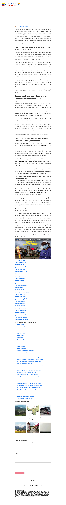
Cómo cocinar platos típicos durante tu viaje (41, 491)
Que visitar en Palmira (20, 283)
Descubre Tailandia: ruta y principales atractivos (27, 496)
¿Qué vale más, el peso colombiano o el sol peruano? (27, 339)
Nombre (16, 453)
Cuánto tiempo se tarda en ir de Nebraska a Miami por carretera (29, 383)
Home (16, 23)
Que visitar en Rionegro (20, 276)
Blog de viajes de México (29, 491)
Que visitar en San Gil (20, 312)
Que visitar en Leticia (20, 301)
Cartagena (45, 23)
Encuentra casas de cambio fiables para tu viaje (29, 494)
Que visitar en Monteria (20, 305)
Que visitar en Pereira (20, 278)
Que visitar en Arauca (20, 294)
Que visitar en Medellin (20, 262)
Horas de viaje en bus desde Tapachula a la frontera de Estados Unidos (30, 365)
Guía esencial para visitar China (43, 494)
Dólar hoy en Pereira (21, 346)
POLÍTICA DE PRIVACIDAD (32, 485)
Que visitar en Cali (19, 264)
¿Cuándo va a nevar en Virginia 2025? (24, 394)
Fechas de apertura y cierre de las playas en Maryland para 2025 (29, 385)
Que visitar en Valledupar (21, 317)
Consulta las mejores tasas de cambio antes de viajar (24, 492)
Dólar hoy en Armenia (21, 341)
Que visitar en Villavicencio (21, 319)
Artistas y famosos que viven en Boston (24, 363)
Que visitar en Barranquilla (21, 266)
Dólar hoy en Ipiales (20, 337)
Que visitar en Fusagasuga (21, 298)
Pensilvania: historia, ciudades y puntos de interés (26, 372)
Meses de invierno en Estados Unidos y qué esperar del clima (28, 387)
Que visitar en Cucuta (20, 269)
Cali (35, 23)
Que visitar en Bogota (20, 260)
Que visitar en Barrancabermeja (22, 292)
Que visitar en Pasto (20, 307)
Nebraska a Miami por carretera (23, 391)
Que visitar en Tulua (19, 315)
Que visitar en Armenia (20, 290)
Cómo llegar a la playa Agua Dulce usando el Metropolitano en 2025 (30, 359)
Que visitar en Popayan (20, 308)
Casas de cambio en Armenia (22, 344)
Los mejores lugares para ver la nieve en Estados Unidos (28, 378)
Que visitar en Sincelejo (20, 314)
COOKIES (25, 485)
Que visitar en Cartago (20, 287)
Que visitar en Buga (19, 289)
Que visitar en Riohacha (20, 310)
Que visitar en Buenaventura (21, 285)
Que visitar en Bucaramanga (21, 271)
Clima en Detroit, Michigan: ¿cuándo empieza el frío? (27, 389)
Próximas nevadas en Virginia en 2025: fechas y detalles (28, 354)
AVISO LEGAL (33, 480)
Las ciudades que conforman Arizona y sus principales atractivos (29, 370)
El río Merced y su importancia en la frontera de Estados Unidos (29, 381)
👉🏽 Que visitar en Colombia (21, 26)
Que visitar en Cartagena (21, 267)
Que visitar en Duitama (20, 296)
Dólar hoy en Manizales (21, 331)
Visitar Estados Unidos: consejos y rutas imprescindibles (31, 493)
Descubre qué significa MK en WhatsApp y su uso (26, 350)
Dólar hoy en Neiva (20, 324)
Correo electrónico (19, 458)
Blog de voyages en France (20, 491)
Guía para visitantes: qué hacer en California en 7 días (27, 374)
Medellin (32, 23)
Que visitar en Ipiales (20, 274)
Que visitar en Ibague (20, 280)
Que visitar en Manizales (21, 282)
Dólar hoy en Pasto (20, 328)
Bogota (28, 23)
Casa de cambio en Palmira (22, 326)
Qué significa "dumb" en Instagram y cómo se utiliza (27, 352)
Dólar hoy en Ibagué (21, 335)
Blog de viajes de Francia (19, 490)
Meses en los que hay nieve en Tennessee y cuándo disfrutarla (29, 361)
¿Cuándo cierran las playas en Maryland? (25, 398)
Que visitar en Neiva (20, 273)
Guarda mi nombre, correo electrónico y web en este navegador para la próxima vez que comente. (31, 469)
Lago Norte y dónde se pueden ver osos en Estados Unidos (28, 376)
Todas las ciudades (21, 23)
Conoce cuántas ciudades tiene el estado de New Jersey (28, 357)
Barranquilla (40, 23)
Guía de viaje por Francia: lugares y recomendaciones (24, 495)
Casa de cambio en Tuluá (21, 333)
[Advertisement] (33, 16)
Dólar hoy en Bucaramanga (22, 348)
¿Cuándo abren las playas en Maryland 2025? (25, 396)
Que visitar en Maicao (20, 303)
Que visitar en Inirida (20, 299)
